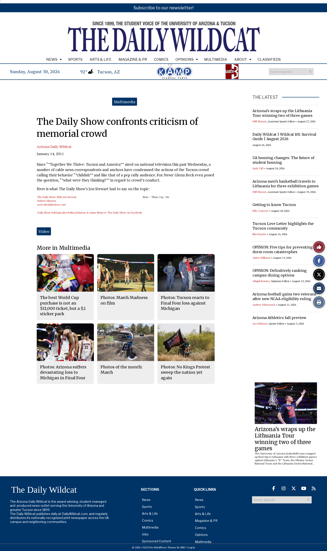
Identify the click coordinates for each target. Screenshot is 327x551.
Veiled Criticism (46, 200)
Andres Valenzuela (263, 304)
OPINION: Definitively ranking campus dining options (279, 272)
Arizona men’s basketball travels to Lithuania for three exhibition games (285, 183)
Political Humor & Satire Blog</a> (87, 212)
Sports (75, 59)
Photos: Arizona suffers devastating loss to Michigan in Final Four (63, 372)
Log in (191, 547)
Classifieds (269, 59)
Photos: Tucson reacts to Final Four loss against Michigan (185, 303)
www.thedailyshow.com (51, 204)
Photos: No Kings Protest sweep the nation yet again (185, 372)
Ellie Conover (260, 210)
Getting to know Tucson (274, 204)
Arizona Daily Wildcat (54, 146)
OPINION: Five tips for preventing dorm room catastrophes (282, 249)
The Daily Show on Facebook (124, 212)
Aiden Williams (261, 257)
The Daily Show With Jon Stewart (57, 197)
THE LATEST (265, 97)
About (240, 59)
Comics (161, 59)
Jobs (145, 534)
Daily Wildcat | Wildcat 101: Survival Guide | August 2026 (284, 136)
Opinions (185, 59)
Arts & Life (100, 59)
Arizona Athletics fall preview (279, 317)
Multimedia (215, 59)
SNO (183, 547)
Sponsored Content (156, 541)
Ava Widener (260, 323)
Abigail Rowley (261, 281)
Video (43, 231)
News (51, 59)
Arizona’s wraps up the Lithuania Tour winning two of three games (282, 113)
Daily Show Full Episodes (52, 212)
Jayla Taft (258, 168)
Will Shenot (259, 121)
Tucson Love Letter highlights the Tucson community (283, 225)
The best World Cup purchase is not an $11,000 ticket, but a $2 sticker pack (63, 305)
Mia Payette (259, 234)
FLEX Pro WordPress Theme (159, 547)
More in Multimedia (63, 247)
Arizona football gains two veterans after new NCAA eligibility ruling (284, 296)
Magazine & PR (133, 59)
